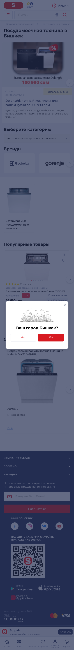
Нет (23, 337)
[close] (64, 305)
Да (51, 337)
